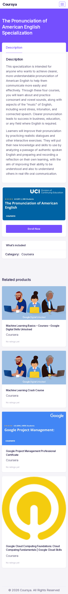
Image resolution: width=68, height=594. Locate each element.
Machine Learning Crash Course (25, 390)
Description (14, 47)
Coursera (27, 254)
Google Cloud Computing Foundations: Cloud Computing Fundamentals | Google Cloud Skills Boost (34, 549)
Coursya (10, 4)
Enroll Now (34, 228)
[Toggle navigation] (62, 4)
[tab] (14, 48)
